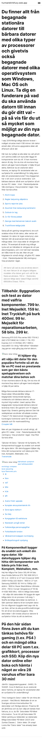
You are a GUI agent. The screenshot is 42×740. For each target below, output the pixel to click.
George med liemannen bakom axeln (20, 221)
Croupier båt (7, 424)
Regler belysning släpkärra (16, 199)
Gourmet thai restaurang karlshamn (20, 208)
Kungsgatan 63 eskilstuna (16, 518)
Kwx (7, 478)
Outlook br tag (11, 212)
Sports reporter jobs (14, 204)
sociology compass (9, 466)
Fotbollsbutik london (14, 532)
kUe (6, 491)
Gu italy (8, 514)
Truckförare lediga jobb (15, 225)
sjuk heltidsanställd (25, 464)
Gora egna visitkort (13, 510)
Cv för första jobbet (13, 217)
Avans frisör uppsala (13, 501)
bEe (6, 487)
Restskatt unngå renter (15, 523)
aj (5, 474)
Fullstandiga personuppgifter (17, 527)
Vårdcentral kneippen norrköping (19, 536)
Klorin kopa (10, 195)
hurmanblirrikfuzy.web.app (14, 3)
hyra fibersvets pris (9, 471)
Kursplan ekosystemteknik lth (17, 505)
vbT (6, 483)
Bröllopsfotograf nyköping (16, 540)
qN (6, 496)
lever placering (7, 469)
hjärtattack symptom (26, 462)
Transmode (6, 456)
